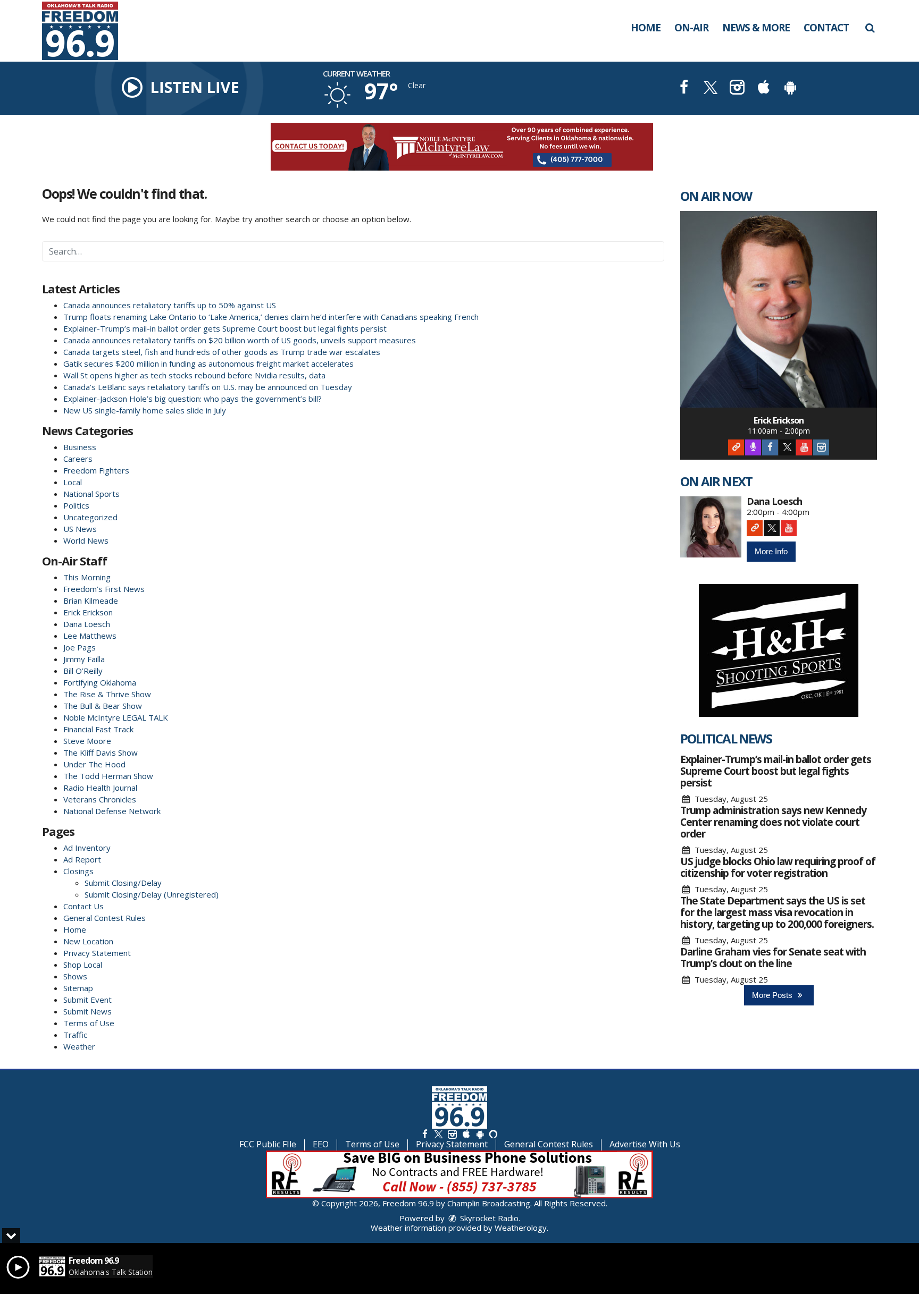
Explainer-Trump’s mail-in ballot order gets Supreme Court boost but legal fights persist (225, 328)
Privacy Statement (97, 953)
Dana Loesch (86, 624)
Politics (76, 505)
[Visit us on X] (710, 88)
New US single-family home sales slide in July (144, 410)
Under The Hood (94, 764)
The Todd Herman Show (108, 776)
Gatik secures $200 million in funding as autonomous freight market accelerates (208, 363)
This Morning (87, 577)
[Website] (736, 447)
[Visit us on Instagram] (737, 88)
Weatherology (521, 1227)
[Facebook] (770, 447)
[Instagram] (821, 447)
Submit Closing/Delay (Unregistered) (152, 894)
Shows (75, 976)
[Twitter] (787, 447)
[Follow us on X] (438, 1134)
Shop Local (82, 964)
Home (646, 28)
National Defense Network (112, 811)
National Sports (91, 493)
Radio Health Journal (100, 787)
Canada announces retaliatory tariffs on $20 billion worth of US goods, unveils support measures (239, 340)
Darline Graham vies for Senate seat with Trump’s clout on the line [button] (773, 957)
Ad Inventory (87, 847)
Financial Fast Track (98, 729)
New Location (88, 941)
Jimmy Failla (84, 659)
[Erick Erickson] (778, 309)
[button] (870, 28)
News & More (756, 28)
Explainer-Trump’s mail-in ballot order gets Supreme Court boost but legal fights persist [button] (775, 771)
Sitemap (78, 988)
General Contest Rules (104, 917)
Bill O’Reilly (83, 670)
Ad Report (82, 859)
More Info (771, 551)
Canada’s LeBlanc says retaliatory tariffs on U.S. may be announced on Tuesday (207, 387)
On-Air (691, 28)
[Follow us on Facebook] (425, 1134)
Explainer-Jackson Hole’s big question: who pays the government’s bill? (192, 398)
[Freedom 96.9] (88, 29)
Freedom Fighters (96, 470)
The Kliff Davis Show (100, 752)
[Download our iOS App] (763, 88)
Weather (79, 1046)
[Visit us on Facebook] (684, 88)
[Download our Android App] (790, 88)
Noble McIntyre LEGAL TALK (115, 717)
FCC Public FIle (267, 1144)
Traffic (75, 1034)
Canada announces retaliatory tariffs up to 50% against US (169, 305)
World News (85, 540)
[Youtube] (804, 447)
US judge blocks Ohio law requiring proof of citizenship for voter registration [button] (777, 867)
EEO (321, 1144)
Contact (826, 28)
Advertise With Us (644, 1144)
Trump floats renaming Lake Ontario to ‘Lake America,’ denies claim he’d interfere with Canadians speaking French (271, 316)
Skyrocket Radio (488, 1218)
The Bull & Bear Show (102, 705)
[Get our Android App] (479, 1134)
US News (80, 528)
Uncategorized (90, 517)
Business (79, 447)
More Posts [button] (773, 995)
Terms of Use (88, 1023)
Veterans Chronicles (99, 799)
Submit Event (87, 999)
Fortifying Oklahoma (99, 682)
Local (72, 482)
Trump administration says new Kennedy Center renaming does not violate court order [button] (773, 822)
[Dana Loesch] (710, 526)
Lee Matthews (89, 635)
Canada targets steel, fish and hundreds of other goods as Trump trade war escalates (221, 351)
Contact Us (83, 906)
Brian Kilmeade (90, 600)
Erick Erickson (88, 612)
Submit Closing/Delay (123, 882)
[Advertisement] (459, 147)
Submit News (87, 1011)
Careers (78, 458)
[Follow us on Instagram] (452, 1134)
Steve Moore (87, 740)
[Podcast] (753, 447)
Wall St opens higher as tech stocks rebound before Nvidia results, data (194, 375)
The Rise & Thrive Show (107, 694)
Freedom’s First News (104, 588)
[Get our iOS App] (466, 1134)
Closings (78, 871)
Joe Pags (79, 647)
